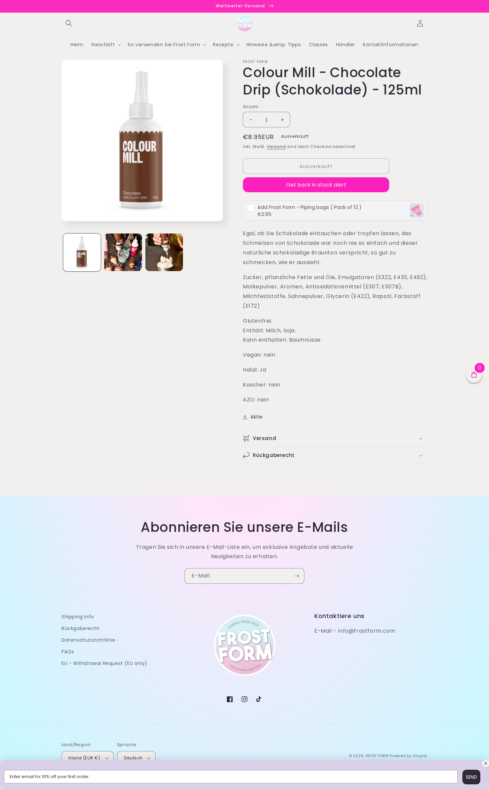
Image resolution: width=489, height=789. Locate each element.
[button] (69, 23)
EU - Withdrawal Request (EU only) (104, 663)
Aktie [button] (256, 416)
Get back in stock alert (316, 185)
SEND (471, 777)
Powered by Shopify (408, 755)
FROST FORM (377, 755)
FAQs (68, 651)
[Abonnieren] (296, 576)
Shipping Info (78, 616)
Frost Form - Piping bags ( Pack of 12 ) (309, 207)
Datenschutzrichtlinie (88, 640)
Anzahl (250, 106)
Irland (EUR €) (84, 758)
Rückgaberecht (81, 628)
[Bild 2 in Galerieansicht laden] (123, 252)
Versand (276, 146)
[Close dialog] (485, 763)
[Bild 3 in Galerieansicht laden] (164, 252)
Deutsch (133, 758)
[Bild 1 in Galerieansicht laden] (82, 252)
